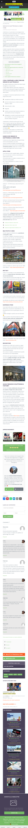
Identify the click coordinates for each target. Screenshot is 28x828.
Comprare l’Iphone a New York (11, 222)
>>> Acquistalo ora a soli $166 (14, 743)
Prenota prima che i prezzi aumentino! (11, 700)
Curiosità (10, 674)
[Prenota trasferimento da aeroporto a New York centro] (14, 753)
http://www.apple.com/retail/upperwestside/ (12, 197)
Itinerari (15, 22)
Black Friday (16, 415)
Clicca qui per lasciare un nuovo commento (12, 637)
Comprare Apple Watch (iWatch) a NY (13, 227)
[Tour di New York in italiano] (14, 785)
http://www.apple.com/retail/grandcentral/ (12, 205)
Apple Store (8, 69)
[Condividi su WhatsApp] (10, 498)
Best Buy (7, 72)
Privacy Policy (17, 819)
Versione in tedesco (14, 824)
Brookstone (8, 75)
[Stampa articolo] (20, 498)
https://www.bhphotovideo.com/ (17, 267)
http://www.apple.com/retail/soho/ (17, 210)
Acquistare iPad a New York (11, 225)
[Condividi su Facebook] (4, 498)
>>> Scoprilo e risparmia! (14, 726)
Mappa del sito (14, 9)
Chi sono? (8, 9)
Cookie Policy (22, 819)
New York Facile (10, 22)
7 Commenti (8, 641)
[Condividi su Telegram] (14, 498)
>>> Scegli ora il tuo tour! (14, 791)
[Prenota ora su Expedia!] (14, 687)
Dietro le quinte (11, 819)
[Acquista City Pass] (14, 736)
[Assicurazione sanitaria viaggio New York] (14, 769)
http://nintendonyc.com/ (11, 340)
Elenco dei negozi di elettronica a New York (14, 67)
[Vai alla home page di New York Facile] (14, 16)
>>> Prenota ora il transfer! (14, 759)
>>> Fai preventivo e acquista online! (14, 775)
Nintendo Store (9, 73)
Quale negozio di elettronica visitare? (12, 76)
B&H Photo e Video (9, 70)
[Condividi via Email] (17, 498)
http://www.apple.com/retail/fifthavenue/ (12, 190)
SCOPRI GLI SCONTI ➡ (14, 7)
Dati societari (6, 822)
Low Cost (20, 674)
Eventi (15, 674)
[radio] (10, 448)
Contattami (19, 9)
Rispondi (5, 536)
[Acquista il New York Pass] (14, 720)
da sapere (8, 648)
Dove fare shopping (8, 666)
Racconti (6, 676)
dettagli (22, 822)
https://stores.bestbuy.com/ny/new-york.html (13, 301)
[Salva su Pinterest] (7, 498)
